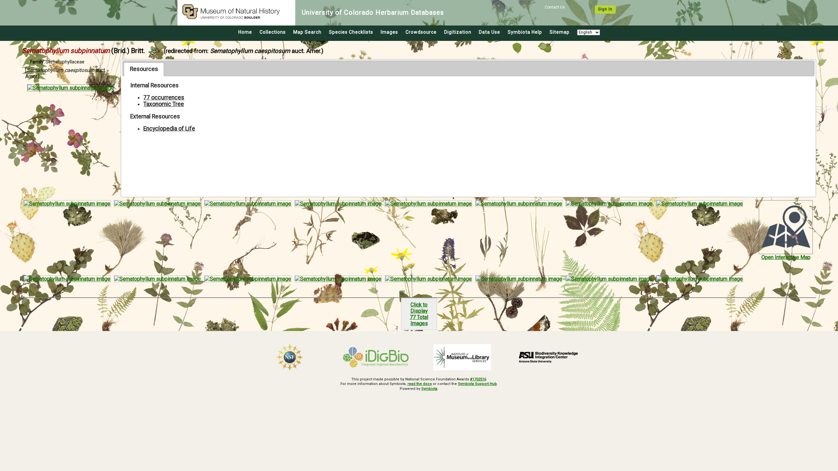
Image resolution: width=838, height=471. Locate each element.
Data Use (489, 32)
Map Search (307, 32)
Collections (273, 32)
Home (245, 32)
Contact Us (555, 7)
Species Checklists (351, 32)
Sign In (605, 9)
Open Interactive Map (786, 257)
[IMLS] (462, 357)
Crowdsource (421, 32)
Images (389, 32)
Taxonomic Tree (163, 104)
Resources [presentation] (144, 69)
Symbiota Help (525, 32)
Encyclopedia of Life (169, 128)
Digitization (457, 32)
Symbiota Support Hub (477, 384)
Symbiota (429, 389)
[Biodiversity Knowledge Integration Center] (548, 357)
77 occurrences (163, 97)
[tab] (144, 69)
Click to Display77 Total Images (419, 314)
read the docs (420, 384)
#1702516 (478, 379)
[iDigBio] (376, 357)
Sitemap (560, 32)
